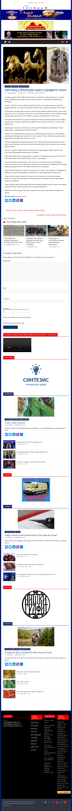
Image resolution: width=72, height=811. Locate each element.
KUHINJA (8, 419)
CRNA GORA (9, 649)
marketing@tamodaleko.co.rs (12, 724)
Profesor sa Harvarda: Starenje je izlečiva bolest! (31, 462)
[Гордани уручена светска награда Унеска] (9, 441)
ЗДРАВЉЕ (34, 741)
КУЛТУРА (34, 732)
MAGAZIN (14, 86)
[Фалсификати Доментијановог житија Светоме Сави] (14, 226)
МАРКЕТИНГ (35, 747)
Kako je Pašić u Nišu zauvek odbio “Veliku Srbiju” (24, 210)
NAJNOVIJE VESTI (24, 86)
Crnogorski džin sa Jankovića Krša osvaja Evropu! (28, 652)
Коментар (7, 261)
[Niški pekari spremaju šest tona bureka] (9, 671)
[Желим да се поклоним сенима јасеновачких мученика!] (58, 226)
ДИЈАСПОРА (35, 723)
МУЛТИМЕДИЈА (36, 735)
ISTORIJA (8, 86)
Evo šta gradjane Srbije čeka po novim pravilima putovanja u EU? (36, 574)
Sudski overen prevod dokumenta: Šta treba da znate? (31, 535)
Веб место (6, 308)
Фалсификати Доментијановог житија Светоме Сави (13, 240)
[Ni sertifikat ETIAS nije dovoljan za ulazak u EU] (9, 563)
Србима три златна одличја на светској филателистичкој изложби (34, 241)
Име (5, 288)
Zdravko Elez (22, 93)
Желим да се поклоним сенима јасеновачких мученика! (56, 241)
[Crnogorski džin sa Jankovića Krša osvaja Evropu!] (36, 628)
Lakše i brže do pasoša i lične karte (27, 554)
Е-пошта (6, 299)
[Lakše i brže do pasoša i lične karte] (9, 554)
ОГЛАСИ (33, 750)
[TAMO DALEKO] (5, 42)
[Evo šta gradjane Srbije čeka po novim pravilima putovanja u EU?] (9, 573)
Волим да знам (20, 196)
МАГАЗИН (34, 729)
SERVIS (18, 532)
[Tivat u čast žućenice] (36, 398)
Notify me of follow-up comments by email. (17, 317)
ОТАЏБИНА (34, 726)
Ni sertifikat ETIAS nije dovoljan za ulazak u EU (30, 564)
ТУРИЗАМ (34, 738)
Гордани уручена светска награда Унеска (29, 442)
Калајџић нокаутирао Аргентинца (52, 215)
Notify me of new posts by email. (13, 323)
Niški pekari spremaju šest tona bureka (28, 672)
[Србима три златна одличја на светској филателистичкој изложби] (36, 226)
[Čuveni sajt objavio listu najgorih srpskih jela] (9, 691)
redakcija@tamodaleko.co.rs (11, 722)
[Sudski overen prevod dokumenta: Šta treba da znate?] (36, 511)
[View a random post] (67, 42)
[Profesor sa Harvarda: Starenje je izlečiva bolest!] (9, 461)
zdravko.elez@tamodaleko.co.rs (12, 726)
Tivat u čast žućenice (15, 422)
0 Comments (40, 93)
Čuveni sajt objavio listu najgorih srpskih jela (29, 691)
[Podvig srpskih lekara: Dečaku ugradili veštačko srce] (9, 451)
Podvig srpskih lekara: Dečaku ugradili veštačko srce (32, 452)
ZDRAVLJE (25, 419)
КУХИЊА (33, 744)
